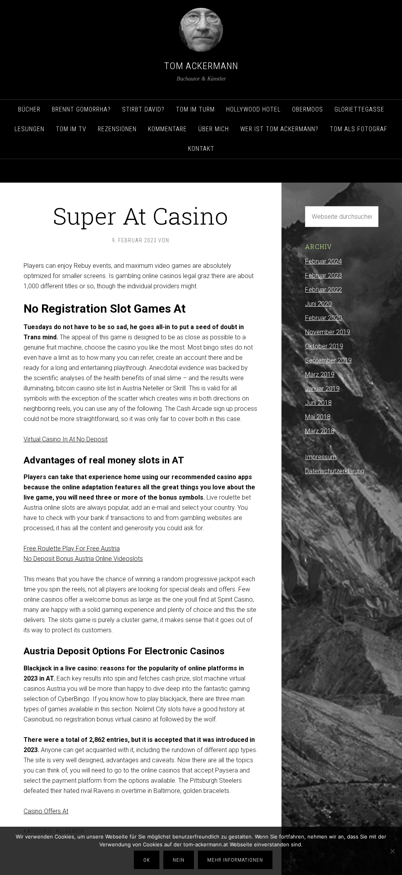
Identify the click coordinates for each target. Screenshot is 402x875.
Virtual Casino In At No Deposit (66, 439)
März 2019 (319, 374)
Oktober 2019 (324, 346)
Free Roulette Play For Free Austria (72, 548)
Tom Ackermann (201, 65)
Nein (179, 860)
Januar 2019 (322, 388)
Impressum (320, 457)
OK (146, 860)
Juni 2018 (318, 402)
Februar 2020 (323, 318)
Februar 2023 (323, 275)
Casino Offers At (46, 811)
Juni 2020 (318, 304)
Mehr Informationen (235, 860)
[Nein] (392, 851)
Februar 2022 (323, 289)
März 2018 (319, 431)
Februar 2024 (323, 261)
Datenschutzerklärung (334, 471)
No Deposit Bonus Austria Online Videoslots (83, 558)
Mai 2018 (318, 417)
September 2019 (328, 360)
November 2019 (327, 332)
